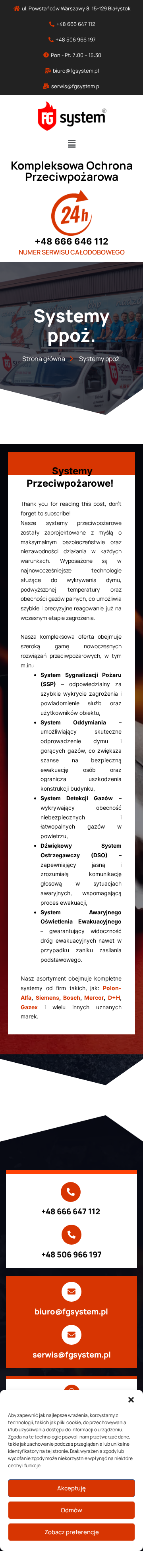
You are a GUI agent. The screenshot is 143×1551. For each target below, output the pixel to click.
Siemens (47, 997)
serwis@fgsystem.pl (72, 1354)
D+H (114, 997)
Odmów (71, 1510)
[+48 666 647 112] (71, 1192)
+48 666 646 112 (71, 241)
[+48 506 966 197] (71, 1235)
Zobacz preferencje (71, 1532)
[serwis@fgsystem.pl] (71, 1335)
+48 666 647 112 (70, 1211)
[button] (131, 1400)
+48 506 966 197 (71, 1254)
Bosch (71, 997)
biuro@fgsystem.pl (71, 1311)
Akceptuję (71, 1488)
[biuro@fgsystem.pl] (71, 1292)
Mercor (94, 997)
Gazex (29, 1007)
